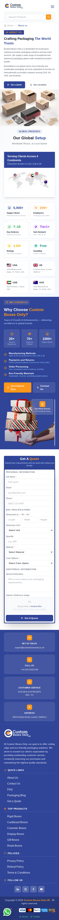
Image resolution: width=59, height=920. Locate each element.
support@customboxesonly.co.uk (29, 647)
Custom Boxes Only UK (37, 900)
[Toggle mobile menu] (52, 5)
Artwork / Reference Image (18, 595)
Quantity (10, 536)
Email (9, 488)
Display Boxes (15, 834)
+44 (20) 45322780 (29, 670)
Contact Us (44, 387)
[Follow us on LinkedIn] (17, 889)
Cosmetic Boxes (16, 828)
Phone (9, 498)
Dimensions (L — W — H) (18, 514)
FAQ (9, 789)
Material (10, 547)
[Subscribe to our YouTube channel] (41, 889)
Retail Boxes (14, 845)
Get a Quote (16, 85)
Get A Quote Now (17, 387)
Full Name (11, 477)
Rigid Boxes (14, 816)
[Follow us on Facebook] (33, 889)
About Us (12, 777)
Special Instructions (14, 574)
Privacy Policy (15, 860)
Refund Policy (15, 866)
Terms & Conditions (18, 872)
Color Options (13, 558)
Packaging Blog (16, 795)
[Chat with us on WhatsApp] (7, 912)
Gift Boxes (13, 839)
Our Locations (40, 85)
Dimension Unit (13, 525)
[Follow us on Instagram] (25, 889)
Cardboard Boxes (17, 822)
